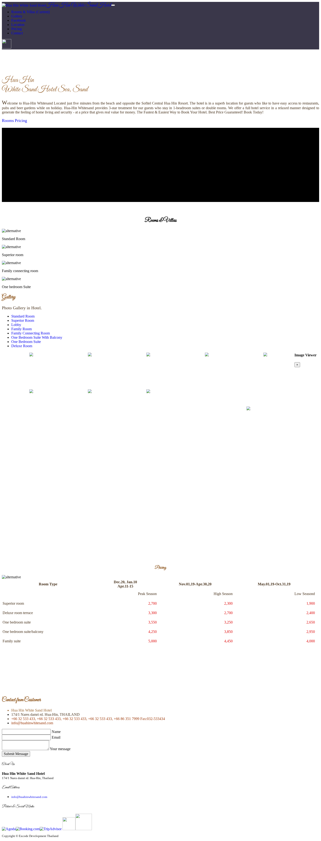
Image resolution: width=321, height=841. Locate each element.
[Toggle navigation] (113, 5)
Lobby (16, 325)
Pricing (21, 120)
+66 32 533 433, (23, 719)
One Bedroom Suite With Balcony (36, 337)
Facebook (18, 20)
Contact (17, 33)
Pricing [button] (16, 29)
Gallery (16, 16)
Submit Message (16, 754)
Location (17, 25)
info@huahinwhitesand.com (32, 723)
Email (56, 737)
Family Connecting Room (30, 333)
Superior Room (22, 320)
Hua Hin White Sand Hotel (78, 5)
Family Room (21, 329)
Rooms (8, 120)
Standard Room (23, 316)
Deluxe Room (21, 346)
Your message (60, 749)
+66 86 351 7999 (126, 719)
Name (56, 732)
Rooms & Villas (30, 12)
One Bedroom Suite (26, 342)
